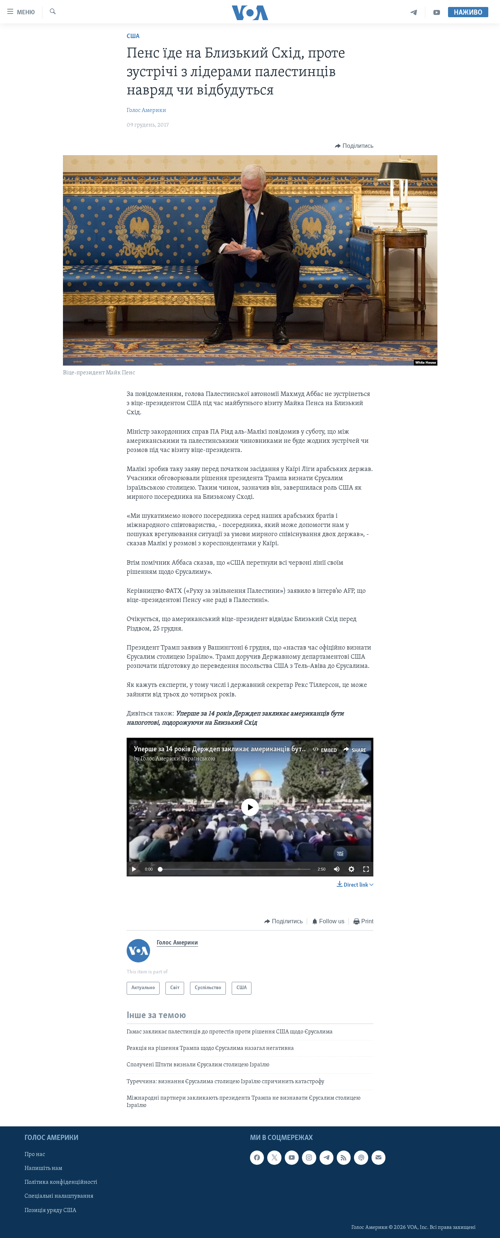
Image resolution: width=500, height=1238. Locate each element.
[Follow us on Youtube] (292, 1157)
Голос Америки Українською (178, 759)
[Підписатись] (378, 1157)
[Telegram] (413, 12)
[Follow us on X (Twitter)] (274, 1157)
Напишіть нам (43, 1168)
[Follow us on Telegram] (326, 1157)
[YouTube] (436, 12)
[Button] (354, 146)
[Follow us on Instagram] (309, 1157)
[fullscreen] (366, 869)
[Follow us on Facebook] (257, 1157)
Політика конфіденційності (61, 1182)
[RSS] (344, 1157)
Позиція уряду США (50, 1210)
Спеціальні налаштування (59, 1196)
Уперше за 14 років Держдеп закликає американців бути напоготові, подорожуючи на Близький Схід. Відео (298, 749)
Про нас (35, 1154)
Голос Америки (146, 110)
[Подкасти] (361, 1157)
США (133, 36)
